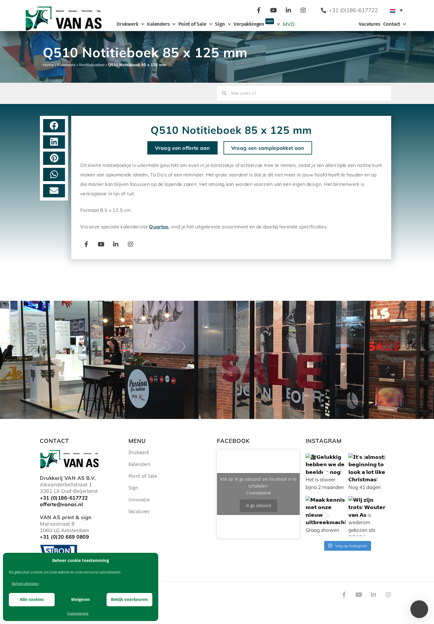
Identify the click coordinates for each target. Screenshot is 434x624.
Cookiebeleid (77, 613)
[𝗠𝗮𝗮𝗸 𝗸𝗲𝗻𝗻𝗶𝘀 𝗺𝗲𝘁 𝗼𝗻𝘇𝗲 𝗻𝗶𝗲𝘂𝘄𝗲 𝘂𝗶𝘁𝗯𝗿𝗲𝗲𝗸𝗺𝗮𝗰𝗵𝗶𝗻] (325, 516)
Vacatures (369, 24)
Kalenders (158, 24)
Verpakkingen (253, 23)
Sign (220, 24)
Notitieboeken (92, 64)
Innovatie (139, 500)
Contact (391, 24)
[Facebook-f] (259, 10)
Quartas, (159, 227)
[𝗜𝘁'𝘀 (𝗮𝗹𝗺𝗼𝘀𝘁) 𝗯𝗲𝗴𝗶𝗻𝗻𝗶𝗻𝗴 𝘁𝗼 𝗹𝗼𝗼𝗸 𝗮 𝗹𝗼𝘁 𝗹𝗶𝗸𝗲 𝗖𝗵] (368, 473)
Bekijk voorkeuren (129, 599)
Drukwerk (127, 24)
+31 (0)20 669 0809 (64, 537)
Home (48, 64)
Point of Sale (192, 24)
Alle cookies (32, 599)
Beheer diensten (25, 583)
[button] (54, 125)
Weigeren (80, 599)
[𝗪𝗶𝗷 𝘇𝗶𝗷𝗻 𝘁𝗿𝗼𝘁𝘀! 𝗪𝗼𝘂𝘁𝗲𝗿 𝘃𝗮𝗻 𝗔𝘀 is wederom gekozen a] (368, 516)
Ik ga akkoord (258, 505)
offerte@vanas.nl (61, 504)
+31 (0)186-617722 (64, 498)
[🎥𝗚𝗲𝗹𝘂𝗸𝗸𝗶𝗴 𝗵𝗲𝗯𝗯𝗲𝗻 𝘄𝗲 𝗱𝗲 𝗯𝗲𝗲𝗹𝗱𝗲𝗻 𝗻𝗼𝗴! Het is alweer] (325, 473)
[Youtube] (274, 10)
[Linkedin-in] (288, 10)
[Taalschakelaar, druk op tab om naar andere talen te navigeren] (396, 10)
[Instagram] (303, 10)
